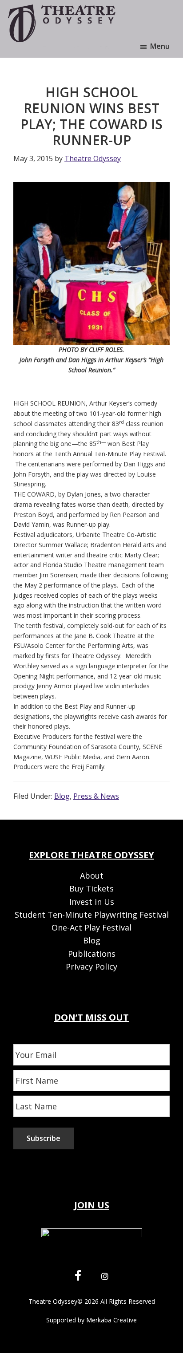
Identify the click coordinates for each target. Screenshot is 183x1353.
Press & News (96, 796)
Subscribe (43, 1138)
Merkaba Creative (111, 1320)
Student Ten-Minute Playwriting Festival (92, 914)
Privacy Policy (91, 966)
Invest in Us (91, 901)
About (91, 875)
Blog (62, 796)
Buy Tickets (91, 888)
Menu (160, 46)
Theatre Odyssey (52, 1301)
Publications (91, 953)
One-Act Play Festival (91, 927)
